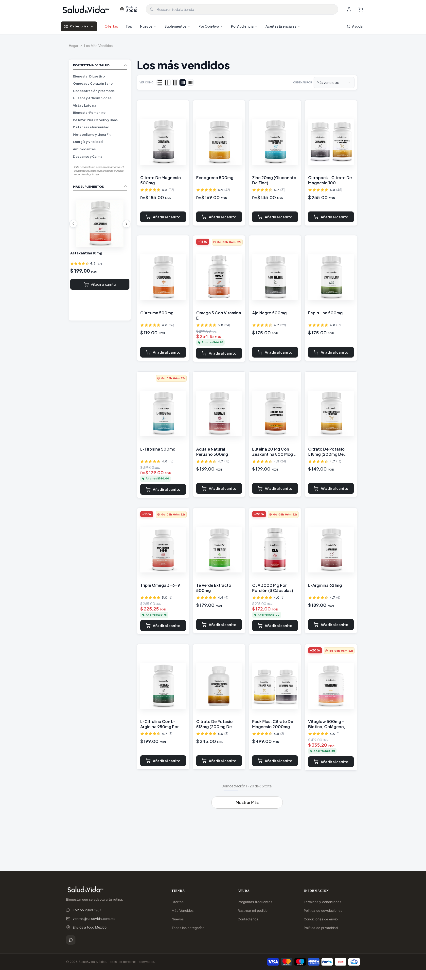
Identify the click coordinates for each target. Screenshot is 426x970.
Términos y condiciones (322, 902)
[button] (73, 224)
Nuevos (146, 26)
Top (129, 26)
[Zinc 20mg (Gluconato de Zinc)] (275, 142)
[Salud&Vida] (86, 9)
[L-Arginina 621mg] (331, 549)
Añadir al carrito (103, 284)
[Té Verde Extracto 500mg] (219, 549)
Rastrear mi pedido (252, 911)
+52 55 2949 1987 (87, 910)
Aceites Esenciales (281, 26)
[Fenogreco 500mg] (219, 142)
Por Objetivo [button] (208, 26)
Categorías (79, 26)
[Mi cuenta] (349, 9)
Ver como (147, 82)
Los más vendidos (98, 46)
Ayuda (357, 26)
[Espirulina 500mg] (331, 277)
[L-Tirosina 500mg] (163, 413)
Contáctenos (248, 919)
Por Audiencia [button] (242, 26)
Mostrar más (247, 802)
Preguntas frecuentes (255, 902)
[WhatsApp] (70, 940)
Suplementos (175, 26)
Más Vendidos (183, 911)
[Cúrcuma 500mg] (163, 277)
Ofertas (111, 26)
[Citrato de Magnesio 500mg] (163, 142)
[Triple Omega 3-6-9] (163, 549)
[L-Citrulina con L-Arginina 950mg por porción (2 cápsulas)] (163, 686)
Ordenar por (302, 82)
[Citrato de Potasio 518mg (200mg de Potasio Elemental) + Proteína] (331, 413)
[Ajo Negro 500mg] (275, 277)
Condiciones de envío (321, 919)
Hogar (73, 46)
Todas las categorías (188, 928)
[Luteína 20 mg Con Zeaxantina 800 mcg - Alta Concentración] (99, 223)
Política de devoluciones (323, 911)
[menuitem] (100, 76)
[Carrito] (360, 9)
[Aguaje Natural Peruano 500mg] (219, 413)
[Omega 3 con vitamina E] (219, 277)
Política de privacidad (321, 928)
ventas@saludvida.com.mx (94, 919)
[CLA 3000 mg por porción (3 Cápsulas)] (275, 549)
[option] (99, 242)
